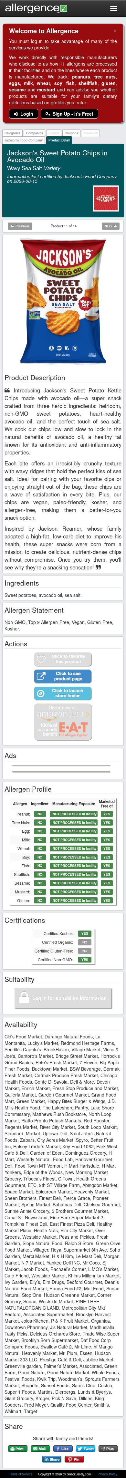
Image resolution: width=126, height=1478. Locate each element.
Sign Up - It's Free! (71, 113)
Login (25, 113)
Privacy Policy (107, 1474)
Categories (12, 133)
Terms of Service (21, 1474)
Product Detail (59, 140)
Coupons (71, 133)
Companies (34, 133)
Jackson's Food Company (24, 140)
